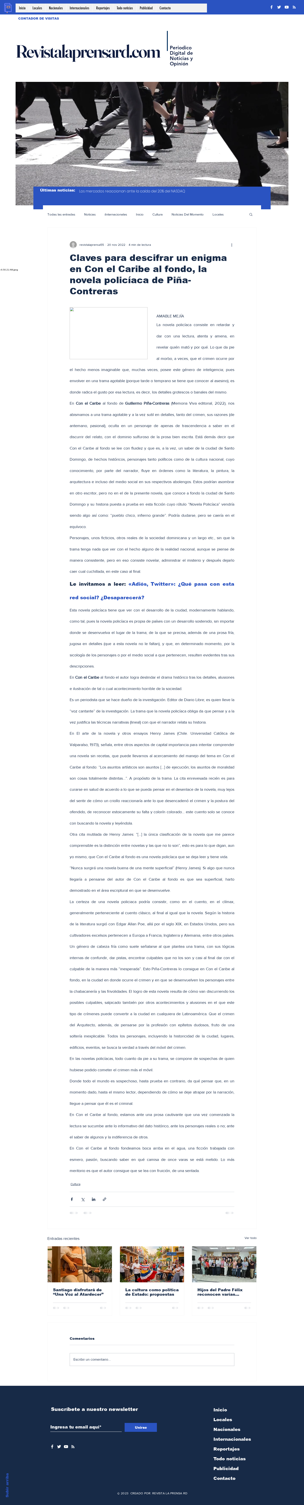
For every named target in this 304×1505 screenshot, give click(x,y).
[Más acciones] (231, 244)
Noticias (90, 214)
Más (236, 214)
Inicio (140, 214)
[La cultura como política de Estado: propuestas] (152, 1264)
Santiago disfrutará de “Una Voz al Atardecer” (78, 1292)
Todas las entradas (61, 214)
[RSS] (294, 7)
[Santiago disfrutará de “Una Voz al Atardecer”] (80, 1264)
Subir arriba (7, 1485)
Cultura (157, 214)
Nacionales (226, 1429)
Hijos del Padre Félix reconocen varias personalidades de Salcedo (220, 1292)
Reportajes (226, 1448)
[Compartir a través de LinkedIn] (93, 1199)
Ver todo (251, 1238)
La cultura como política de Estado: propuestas (152, 1292)
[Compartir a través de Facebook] (72, 1199)
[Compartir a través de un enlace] (104, 1199)
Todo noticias (229, 1458)
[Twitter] (279, 7)
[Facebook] (271, 7)
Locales (218, 214)
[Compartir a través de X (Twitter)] (83, 1199)
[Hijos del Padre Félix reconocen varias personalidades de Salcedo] (224, 1264)
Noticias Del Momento (188, 214)
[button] (251, 214)
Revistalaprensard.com (88, 51)
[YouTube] (286, 7)
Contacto (224, 1478)
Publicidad (226, 1468)
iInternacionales (116, 214)
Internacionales (232, 1439)
